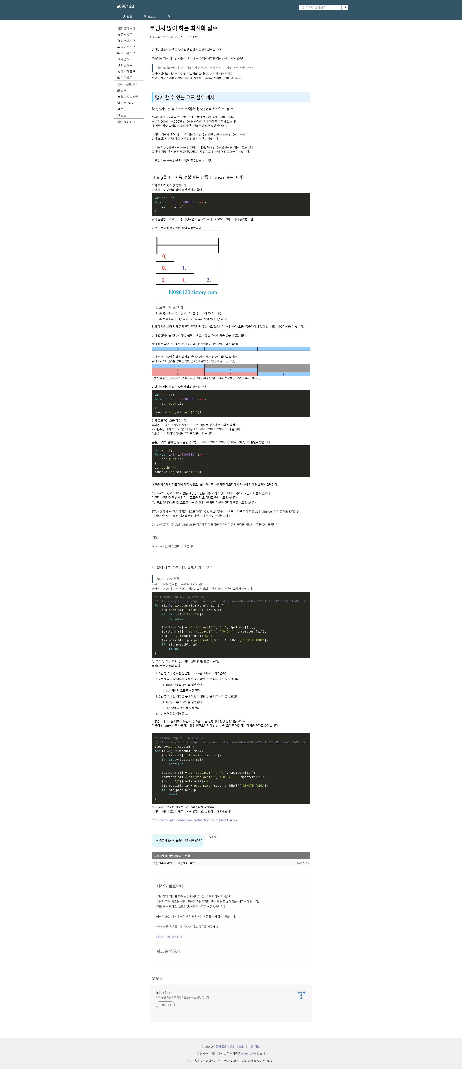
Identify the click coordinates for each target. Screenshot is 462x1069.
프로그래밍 (169, 36)
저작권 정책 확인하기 (169, 937)
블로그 (151, 16)
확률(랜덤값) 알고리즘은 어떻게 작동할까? (174, 863)
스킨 (233, 1046)
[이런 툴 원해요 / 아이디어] (169, 16)
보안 (242, 1046)
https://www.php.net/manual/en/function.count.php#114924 (194, 820)
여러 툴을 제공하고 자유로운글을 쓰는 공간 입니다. (183, 997)
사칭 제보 (254, 1046)
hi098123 (125, 6)
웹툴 (129, 16)
